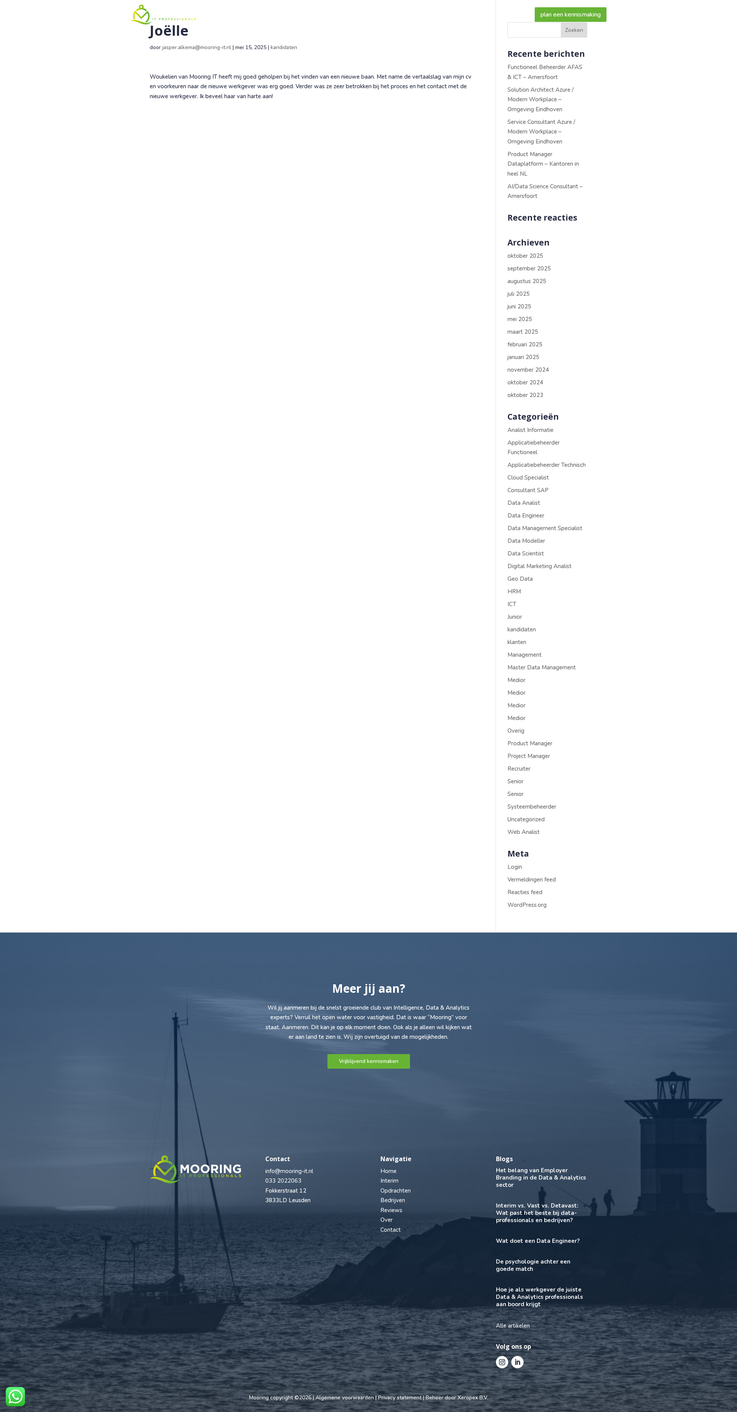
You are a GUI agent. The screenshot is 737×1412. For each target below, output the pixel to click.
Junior (514, 617)
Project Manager (528, 756)
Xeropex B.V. (473, 1397)
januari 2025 (523, 357)
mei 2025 (519, 319)
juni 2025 (519, 306)
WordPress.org (527, 905)
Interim (389, 1181)
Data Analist (523, 503)
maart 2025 (522, 332)
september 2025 (529, 268)
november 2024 (528, 370)
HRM (514, 591)
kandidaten (284, 47)
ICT (511, 604)
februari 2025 (524, 344)
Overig (515, 731)
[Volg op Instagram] (502, 1362)
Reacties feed (524, 892)
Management (524, 655)
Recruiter (518, 769)
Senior (515, 781)
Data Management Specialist (544, 528)
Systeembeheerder (531, 807)
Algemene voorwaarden (345, 1397)
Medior (516, 680)
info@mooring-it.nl (289, 1171)
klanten (516, 642)
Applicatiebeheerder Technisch (546, 465)
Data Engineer (525, 515)
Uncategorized (526, 819)
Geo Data (520, 579)
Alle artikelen (513, 1326)
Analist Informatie (530, 430)
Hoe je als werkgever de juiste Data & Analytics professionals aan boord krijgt (539, 1297)
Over (444, 14)
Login (514, 867)
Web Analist (523, 832)
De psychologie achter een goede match (533, 1265)
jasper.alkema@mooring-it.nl (196, 47)
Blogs (475, 14)
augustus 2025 (526, 281)
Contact (508, 14)
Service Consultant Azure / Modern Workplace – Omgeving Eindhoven (541, 131)
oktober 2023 (525, 395)
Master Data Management (541, 667)
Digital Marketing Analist (539, 566)
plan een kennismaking (570, 14)
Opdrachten (395, 1191)
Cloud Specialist (528, 477)
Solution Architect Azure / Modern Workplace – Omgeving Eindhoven (540, 99)
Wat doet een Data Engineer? (538, 1241)
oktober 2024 (525, 382)
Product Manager (529, 743)
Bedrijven (361, 14)
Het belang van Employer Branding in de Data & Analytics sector (541, 1178)
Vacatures (319, 14)
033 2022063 (283, 1181)
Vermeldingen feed (531, 879)
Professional (266, 14)
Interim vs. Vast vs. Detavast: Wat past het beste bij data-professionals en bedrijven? (537, 1213)
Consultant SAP (528, 490)
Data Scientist (525, 553)
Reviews (410, 14)
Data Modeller (526, 541)
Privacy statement (399, 1397)
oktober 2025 (525, 256)
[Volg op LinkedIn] (517, 1362)
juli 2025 (518, 294)
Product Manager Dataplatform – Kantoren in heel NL (543, 164)
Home (224, 14)
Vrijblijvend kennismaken (368, 1061)
